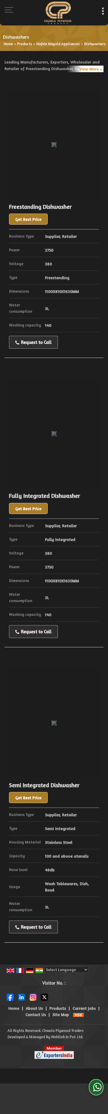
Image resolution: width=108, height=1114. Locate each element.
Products (24, 44)
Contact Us (36, 1014)
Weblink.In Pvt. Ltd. (67, 1037)
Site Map (60, 1014)
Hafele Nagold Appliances (58, 44)
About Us (34, 1008)
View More (89, 68)
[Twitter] (44, 996)
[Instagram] (33, 996)
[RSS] (78, 1014)
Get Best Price (28, 219)
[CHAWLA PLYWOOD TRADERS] (57, 12)
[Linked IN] (21, 996)
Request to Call (36, 342)
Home (8, 44)
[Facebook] (10, 996)
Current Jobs (84, 1008)
